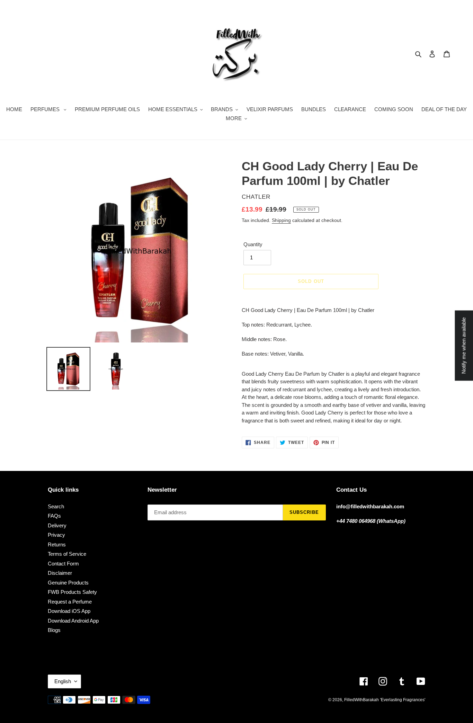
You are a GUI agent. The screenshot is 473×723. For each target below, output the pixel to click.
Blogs (54, 630)
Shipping (281, 220)
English (62, 681)
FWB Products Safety (72, 592)
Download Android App (73, 621)
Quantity (252, 244)
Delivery (57, 525)
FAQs (54, 516)
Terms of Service (67, 554)
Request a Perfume (70, 602)
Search (56, 506)
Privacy (56, 535)
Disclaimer (60, 573)
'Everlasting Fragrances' (402, 699)
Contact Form (63, 563)
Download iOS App (69, 611)
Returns (57, 544)
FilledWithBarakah (361, 699)
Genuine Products (68, 583)
